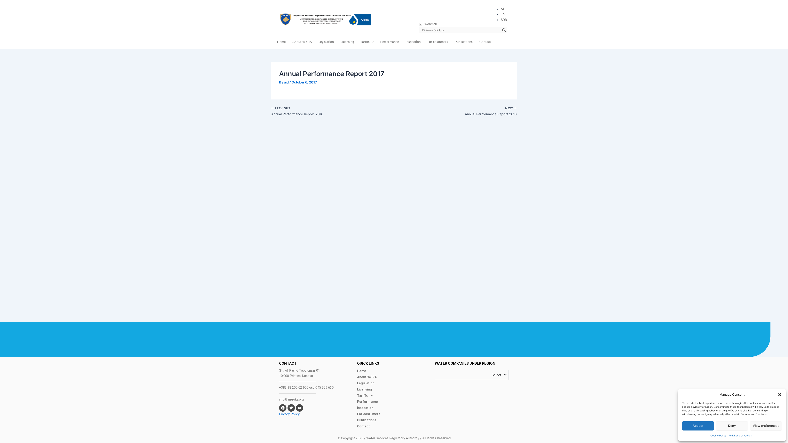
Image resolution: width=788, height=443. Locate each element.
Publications (464, 41)
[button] (780, 395)
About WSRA (302, 41)
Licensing (347, 41)
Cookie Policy (718, 435)
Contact (485, 41)
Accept (698, 426)
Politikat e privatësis (740, 435)
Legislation (326, 41)
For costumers (437, 41)
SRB (504, 20)
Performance (389, 41)
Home (281, 41)
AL (503, 9)
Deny (732, 426)
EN (503, 14)
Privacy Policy (289, 414)
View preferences (766, 426)
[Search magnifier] (504, 30)
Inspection (413, 41)
